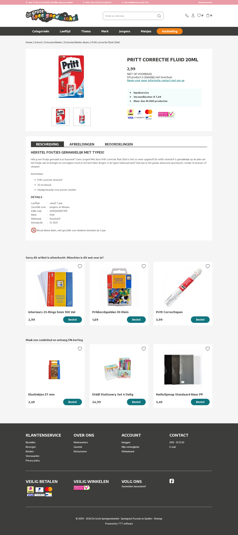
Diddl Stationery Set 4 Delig (112, 394)
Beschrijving (47, 144)
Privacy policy (33, 460)
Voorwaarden (32, 456)
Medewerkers (81, 442)
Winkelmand (128, 451)
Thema (86, 31)
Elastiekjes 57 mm (41, 394)
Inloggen (126, 442)
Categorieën (40, 31)
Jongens (124, 31)
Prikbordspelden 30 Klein (110, 312)
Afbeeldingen (81, 144)
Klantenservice (205, 2)
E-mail (173, 447)
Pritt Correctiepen (169, 312)
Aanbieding (169, 31)
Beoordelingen (119, 144)
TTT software (125, 523)
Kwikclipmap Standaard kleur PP (179, 394)
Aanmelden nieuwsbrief (134, 486)
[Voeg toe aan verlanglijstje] (80, 266)
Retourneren (80, 451)
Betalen (30, 451)
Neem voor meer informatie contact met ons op (155, 80)
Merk (104, 31)
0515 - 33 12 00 (177, 442)
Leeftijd (65, 31)
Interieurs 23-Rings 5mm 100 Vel (51, 312)
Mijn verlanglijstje (130, 447)
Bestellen (30, 442)
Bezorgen (31, 447)
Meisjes (146, 31)
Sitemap (158, 518)
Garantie (78, 447)
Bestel (72, 319)
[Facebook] (172, 482)
